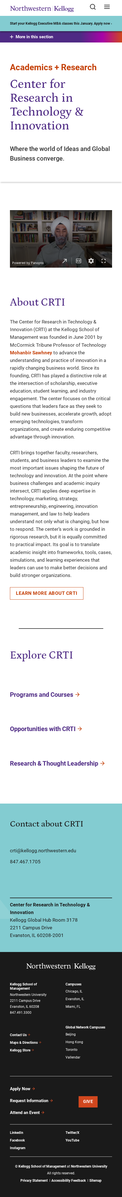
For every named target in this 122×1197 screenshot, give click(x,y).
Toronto (71, 1050)
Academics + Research (53, 67)
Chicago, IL (74, 991)
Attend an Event (25, 1112)
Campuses (73, 984)
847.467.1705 (25, 861)
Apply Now (20, 1088)
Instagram (17, 1148)
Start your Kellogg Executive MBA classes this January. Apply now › (61, 23)
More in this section (34, 36)
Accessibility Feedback (68, 1181)
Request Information (29, 1100)
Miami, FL (73, 1007)
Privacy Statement (34, 1181)
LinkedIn (16, 1133)
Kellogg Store (20, 1050)
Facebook (17, 1140)
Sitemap (95, 1181)
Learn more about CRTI (46, 593)
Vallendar (73, 1057)
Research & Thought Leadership (54, 763)
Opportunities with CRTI (42, 728)
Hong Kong (74, 1042)
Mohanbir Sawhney (31, 352)
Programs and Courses (41, 694)
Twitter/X (72, 1133)
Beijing (71, 1034)
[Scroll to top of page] (112, 1167)
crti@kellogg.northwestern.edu (43, 850)
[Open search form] (95, 7)
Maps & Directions (24, 1043)
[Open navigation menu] (107, 7)
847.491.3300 (20, 1013)
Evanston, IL (75, 999)
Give (88, 1101)
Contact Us (18, 1035)
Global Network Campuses (85, 1027)
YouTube (72, 1140)
